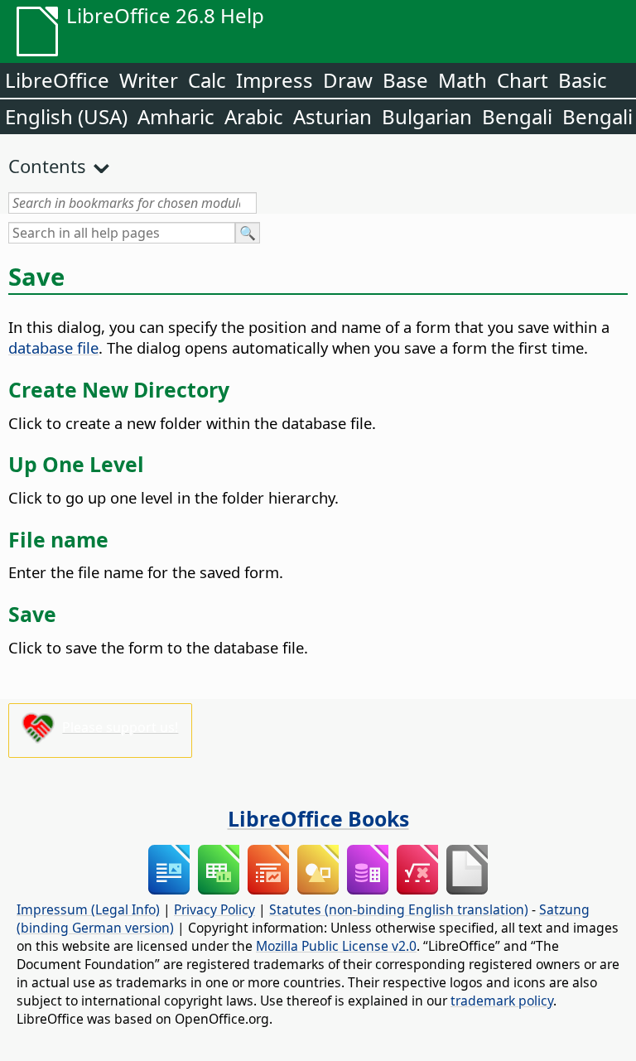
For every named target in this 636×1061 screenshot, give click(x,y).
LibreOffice (57, 80)
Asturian (332, 116)
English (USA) (66, 116)
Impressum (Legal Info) (88, 909)
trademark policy (501, 1000)
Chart (522, 80)
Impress (274, 80)
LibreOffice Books (318, 818)
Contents (47, 165)
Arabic (253, 116)
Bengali (517, 116)
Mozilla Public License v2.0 (336, 946)
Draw (348, 80)
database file (53, 347)
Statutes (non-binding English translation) (398, 909)
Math (462, 80)
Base (405, 80)
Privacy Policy (214, 909)
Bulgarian (427, 116)
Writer (148, 80)
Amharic (175, 116)
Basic (582, 80)
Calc (207, 80)
